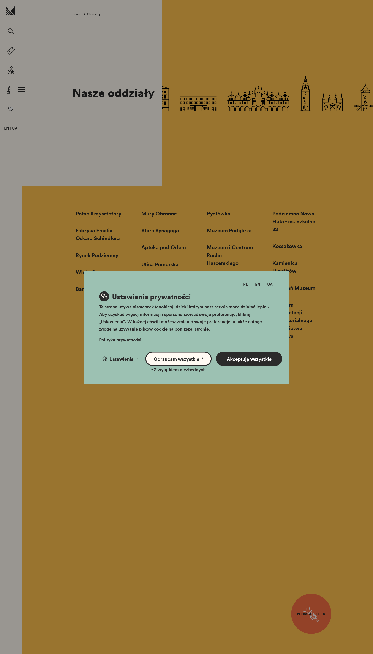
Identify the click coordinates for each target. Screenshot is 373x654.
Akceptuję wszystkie (249, 359)
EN (6, 128)
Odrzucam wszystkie (179, 359)
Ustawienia (121, 359)
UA (14, 128)
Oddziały (93, 14)
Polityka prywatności (120, 340)
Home (76, 14)
